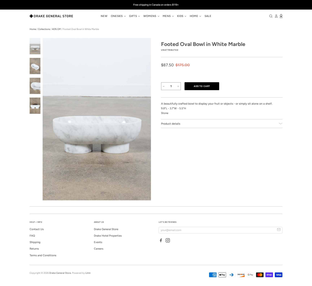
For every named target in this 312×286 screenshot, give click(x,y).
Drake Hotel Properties (108, 235)
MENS (167, 16)
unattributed (169, 50)
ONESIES (117, 16)
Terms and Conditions (43, 255)
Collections (44, 29)
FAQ (32, 235)
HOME (194, 16)
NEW (104, 16)
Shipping (35, 242)
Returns (34, 248)
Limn (87, 273)
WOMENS (150, 16)
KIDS (180, 16)
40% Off (56, 29)
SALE (208, 16)
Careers (98, 248)
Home (33, 29)
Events (98, 242)
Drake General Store (106, 229)
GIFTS (133, 16)
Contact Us (37, 229)
